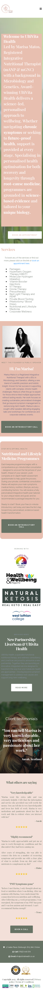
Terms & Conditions (25, 982)
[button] (41, 9)
